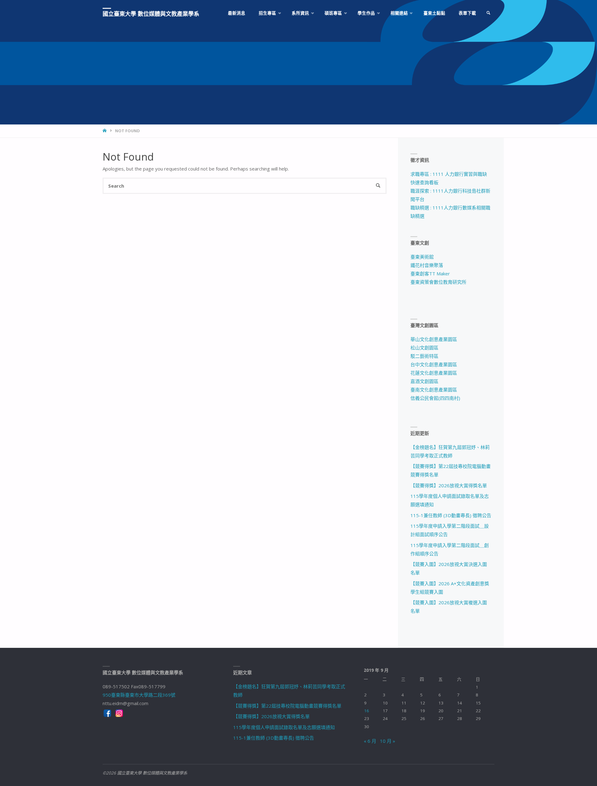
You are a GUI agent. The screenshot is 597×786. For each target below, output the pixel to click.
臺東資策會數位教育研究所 (438, 282)
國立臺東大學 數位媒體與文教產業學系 (151, 13)
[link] (488, 13)
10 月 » (387, 741)
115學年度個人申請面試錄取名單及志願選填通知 (284, 727)
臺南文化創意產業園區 (433, 389)
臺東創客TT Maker (430, 273)
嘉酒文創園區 (424, 381)
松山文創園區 (424, 347)
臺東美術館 (422, 257)
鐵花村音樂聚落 (426, 265)
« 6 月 (370, 741)
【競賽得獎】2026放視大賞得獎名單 (448, 485)
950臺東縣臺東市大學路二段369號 (139, 695)
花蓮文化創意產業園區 (433, 373)
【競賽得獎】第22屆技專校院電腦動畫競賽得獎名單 (287, 706)
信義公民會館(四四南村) (435, 398)
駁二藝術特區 (424, 356)
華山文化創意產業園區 (433, 339)
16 (366, 710)
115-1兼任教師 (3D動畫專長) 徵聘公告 (450, 515)
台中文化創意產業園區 (433, 364)
